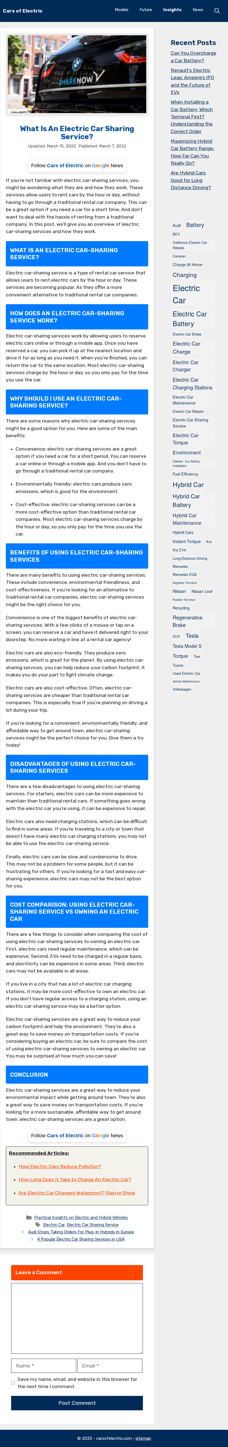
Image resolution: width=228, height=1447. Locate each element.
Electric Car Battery (190, 318)
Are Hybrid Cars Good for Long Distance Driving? (191, 180)
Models (121, 9)
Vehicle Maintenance (186, 681)
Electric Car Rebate (188, 411)
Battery (195, 225)
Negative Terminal (185, 583)
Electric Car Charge (186, 347)
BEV (176, 234)
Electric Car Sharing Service (93, 1225)
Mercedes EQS (185, 574)
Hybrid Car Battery (186, 500)
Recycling (181, 608)
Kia (209, 541)
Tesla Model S (187, 646)
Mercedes (180, 566)
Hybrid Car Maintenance (187, 519)
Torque (180, 655)
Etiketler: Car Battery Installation (186, 463)
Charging (185, 274)
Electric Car (54, 1225)
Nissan (179, 591)
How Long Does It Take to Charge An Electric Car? (75, 1179)
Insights (172, 9)
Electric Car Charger (186, 366)
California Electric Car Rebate (190, 245)
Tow (197, 656)
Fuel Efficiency (185, 474)
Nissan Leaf (202, 591)
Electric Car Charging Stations (192, 383)
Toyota (178, 665)
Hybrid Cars (183, 532)
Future (146, 9)
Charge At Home (187, 264)
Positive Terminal (184, 600)
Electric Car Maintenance (184, 400)
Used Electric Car (186, 673)
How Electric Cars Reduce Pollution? (60, 1166)
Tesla (192, 635)
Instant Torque (187, 541)
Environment (187, 452)
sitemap (143, 1438)
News (198, 9)
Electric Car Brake (187, 334)
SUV (176, 636)
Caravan (179, 256)
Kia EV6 (179, 550)
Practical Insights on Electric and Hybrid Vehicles (81, 1217)
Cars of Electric (23, 11)
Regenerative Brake (187, 621)
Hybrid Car (188, 484)
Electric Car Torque (186, 439)
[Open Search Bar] (217, 11)
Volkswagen (182, 689)
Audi (177, 225)
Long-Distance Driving (190, 558)
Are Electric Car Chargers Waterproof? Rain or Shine (77, 1193)
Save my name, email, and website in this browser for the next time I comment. (77, 1382)
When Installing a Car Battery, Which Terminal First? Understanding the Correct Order (192, 116)
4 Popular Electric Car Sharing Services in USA (81, 1239)
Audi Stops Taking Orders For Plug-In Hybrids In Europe (81, 1231)
